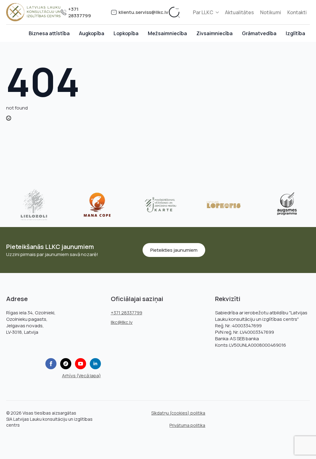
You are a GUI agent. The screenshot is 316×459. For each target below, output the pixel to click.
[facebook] (50, 363)
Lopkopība (126, 33)
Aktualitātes (239, 12)
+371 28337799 (79, 12)
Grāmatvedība (259, 33)
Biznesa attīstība (49, 33)
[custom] (65, 363)
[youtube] (80, 363)
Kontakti (297, 12)
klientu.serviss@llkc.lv (143, 12)
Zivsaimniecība (214, 33)
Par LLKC (203, 12)
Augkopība (91, 33)
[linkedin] (95, 363)
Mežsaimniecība (167, 33)
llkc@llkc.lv (122, 322)
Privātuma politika (187, 425)
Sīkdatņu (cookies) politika (178, 413)
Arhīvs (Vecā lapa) (81, 375)
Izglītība (295, 33)
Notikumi (270, 12)
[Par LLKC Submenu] (217, 12)
